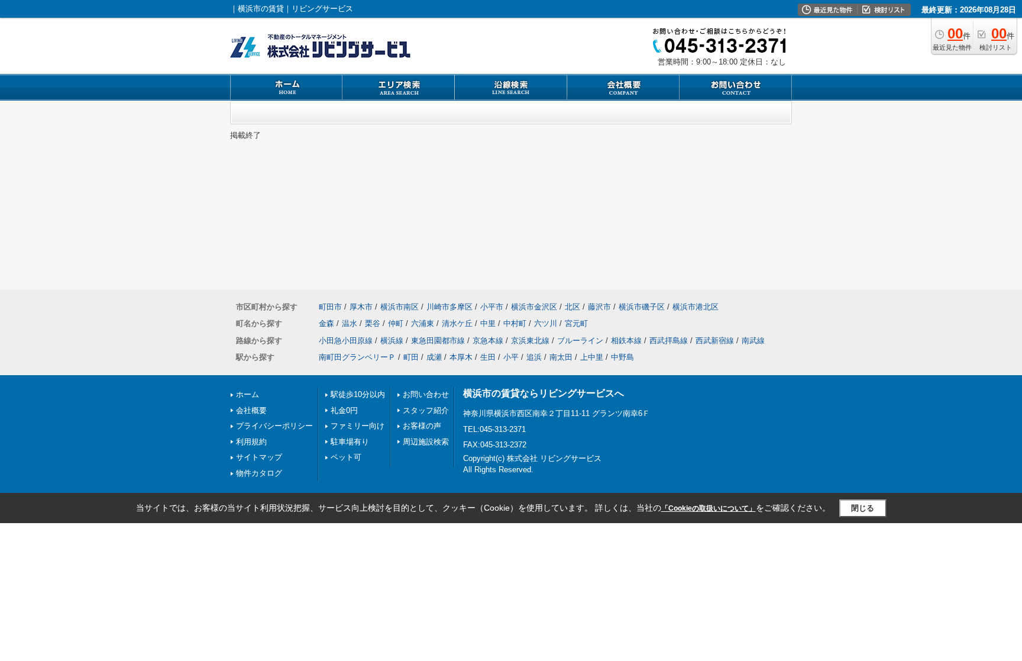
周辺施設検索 (426, 441)
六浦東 (422, 323)
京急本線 (488, 340)
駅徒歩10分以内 (358, 394)
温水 (349, 323)
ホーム (247, 394)
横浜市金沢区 (534, 306)
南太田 (561, 357)
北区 (572, 306)
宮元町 (576, 323)
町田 (411, 357)
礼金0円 (344, 410)
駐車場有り (350, 441)
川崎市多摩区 (449, 306)
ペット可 (346, 457)
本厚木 (461, 357)
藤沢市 (599, 306)
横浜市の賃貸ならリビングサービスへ (543, 393)
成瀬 (434, 357)
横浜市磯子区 (642, 306)
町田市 (330, 306)
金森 (326, 323)
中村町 (514, 323)
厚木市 (361, 306)
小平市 (491, 306)
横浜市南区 (399, 306)
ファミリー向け (357, 425)
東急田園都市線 (438, 340)
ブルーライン (580, 340)
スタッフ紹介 (426, 410)
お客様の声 (422, 425)
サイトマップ (259, 457)
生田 (488, 357)
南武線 (753, 340)
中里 (488, 323)
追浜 (534, 357)
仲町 (395, 323)
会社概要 (251, 410)
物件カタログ (259, 473)
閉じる (862, 508)
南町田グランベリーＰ (357, 357)
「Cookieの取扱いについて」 (708, 508)
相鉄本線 (626, 340)
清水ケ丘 (457, 323)
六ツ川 (545, 323)
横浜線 (391, 340)
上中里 (591, 357)
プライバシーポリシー (274, 425)
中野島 (622, 357)
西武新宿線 (715, 340)
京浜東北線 (530, 340)
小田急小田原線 (346, 340)
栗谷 (372, 323)
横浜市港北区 (695, 306)
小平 (511, 357)
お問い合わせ (426, 394)
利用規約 (251, 441)
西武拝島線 (668, 340)
